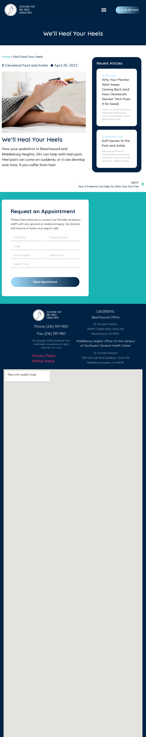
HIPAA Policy (43, 361)
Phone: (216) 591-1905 (51, 326)
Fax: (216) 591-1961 (51, 333)
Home (6, 57)
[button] (104, 10)
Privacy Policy (44, 355)
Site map (56, 347)
